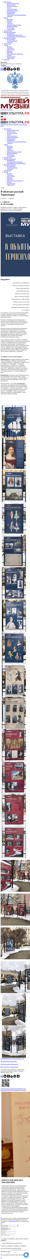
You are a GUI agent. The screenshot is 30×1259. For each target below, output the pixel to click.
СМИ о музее (10, 58)
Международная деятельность (15, 54)
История (9, 46)
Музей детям (10, 28)
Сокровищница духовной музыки (16, 36)
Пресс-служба (11, 49)
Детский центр (8, 30)
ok (1, 1257)
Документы (10, 48)
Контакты (6, 59)
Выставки (9, 19)
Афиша (6, 18)
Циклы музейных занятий (14, 25)
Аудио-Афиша (11, 29)
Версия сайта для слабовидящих (9, 1067)
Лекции (9, 22)
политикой (12, 1221)
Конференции (11, 33)
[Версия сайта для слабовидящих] (5, 126)
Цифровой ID (10, 13)
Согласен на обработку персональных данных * (16, 1238)
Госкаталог (10, 42)
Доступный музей (12, 9)
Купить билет (4, 109)
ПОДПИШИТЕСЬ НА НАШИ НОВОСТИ (12, 1058)
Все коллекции (11, 39)
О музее (6, 45)
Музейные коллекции (10, 38)
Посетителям (7, 2)
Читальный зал (11, 12)
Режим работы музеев (13, 3)
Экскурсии (10, 23)
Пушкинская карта (12, 6)
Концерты (10, 20)
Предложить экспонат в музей (14, 124)
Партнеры (10, 52)
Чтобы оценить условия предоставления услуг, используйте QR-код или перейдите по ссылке (13, 1089)
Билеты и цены (11, 5)
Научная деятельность (10, 32)
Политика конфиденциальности (9, 1064)
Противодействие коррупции (9, 1061)
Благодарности (11, 56)
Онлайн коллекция (12, 41)
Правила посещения (12, 10)
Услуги (9, 7)
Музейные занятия (12, 26)
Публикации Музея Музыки (14, 35)
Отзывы (9, 55)
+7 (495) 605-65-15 (6, 66)
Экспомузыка (7, 43)
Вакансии (9, 51)
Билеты (10, 109)
